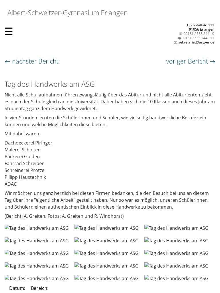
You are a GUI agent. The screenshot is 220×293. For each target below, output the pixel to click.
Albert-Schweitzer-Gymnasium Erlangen (67, 12)
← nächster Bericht (31, 61)
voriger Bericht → (190, 61)
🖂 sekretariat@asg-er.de (194, 42)
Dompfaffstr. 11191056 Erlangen (200, 27)
